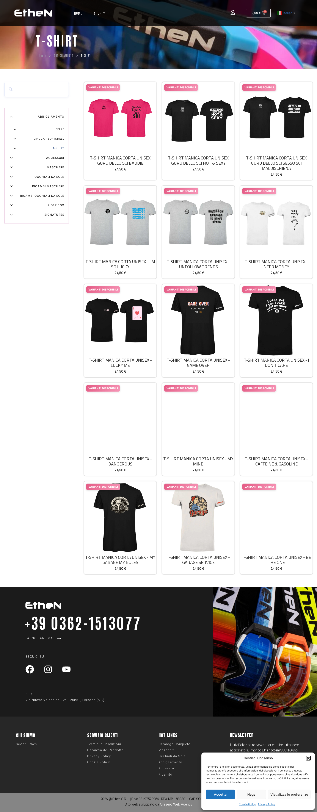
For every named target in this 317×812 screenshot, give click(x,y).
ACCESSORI (55, 157)
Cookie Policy (247, 804)
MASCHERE (55, 167)
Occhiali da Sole (171, 756)
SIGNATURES (54, 214)
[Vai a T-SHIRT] (14, 148)
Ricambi (165, 774)
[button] (308, 758)
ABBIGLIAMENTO (63, 55)
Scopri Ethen (26, 744)
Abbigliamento (170, 762)
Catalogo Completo (174, 744)
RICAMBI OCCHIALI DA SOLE (42, 195)
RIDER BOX (56, 205)
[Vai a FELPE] (14, 129)
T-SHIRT (58, 148)
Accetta (220, 794)
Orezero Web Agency (176, 804)
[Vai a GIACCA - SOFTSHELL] (14, 138)
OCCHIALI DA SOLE (49, 176)
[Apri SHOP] (104, 13)
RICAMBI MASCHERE (48, 186)
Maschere (166, 750)
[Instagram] (48, 669)
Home (42, 55)
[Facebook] (29, 669)
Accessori (167, 768)
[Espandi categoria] (11, 116)
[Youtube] (66, 669)
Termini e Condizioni (104, 744)
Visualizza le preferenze (289, 794)
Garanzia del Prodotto (105, 750)
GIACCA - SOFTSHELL (49, 138)
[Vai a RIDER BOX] (11, 205)
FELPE (60, 129)
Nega (251, 794)
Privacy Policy (266, 804)
